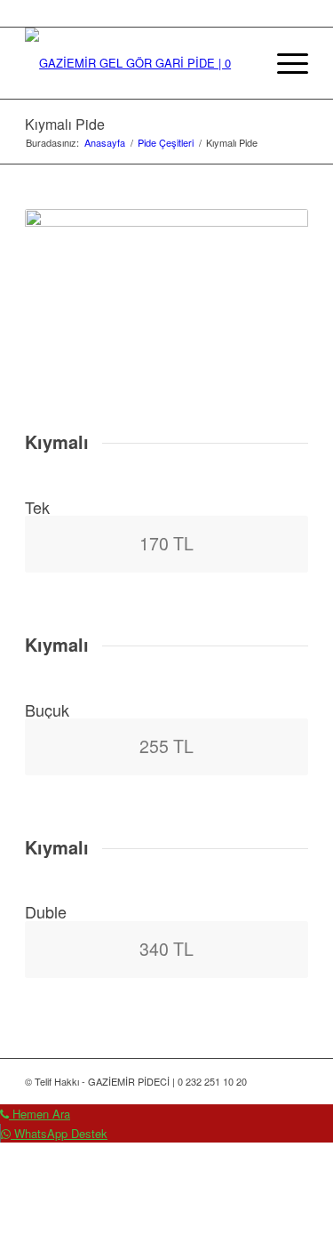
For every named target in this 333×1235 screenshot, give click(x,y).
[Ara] (242, 63)
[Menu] (283, 63)
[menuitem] (242, 63)
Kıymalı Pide (65, 124)
